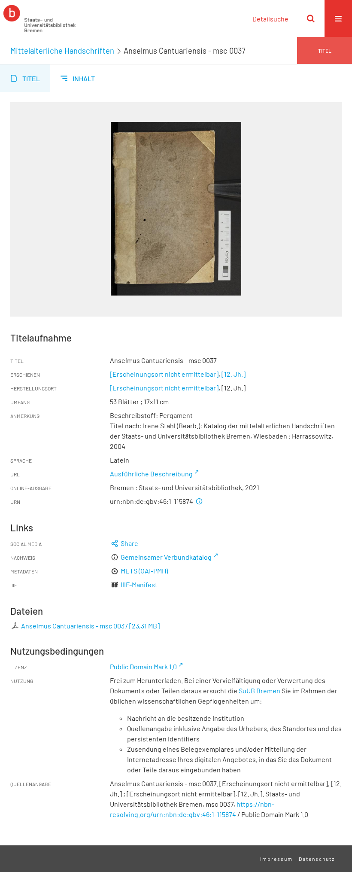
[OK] (311, 18)
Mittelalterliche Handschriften (62, 50)
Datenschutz (317, 859)
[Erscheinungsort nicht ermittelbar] (164, 374)
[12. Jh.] (234, 374)
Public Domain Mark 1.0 (143, 666)
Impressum (276, 859)
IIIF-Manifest (139, 584)
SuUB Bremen (259, 690)
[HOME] (39, 18)
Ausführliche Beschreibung (151, 474)
